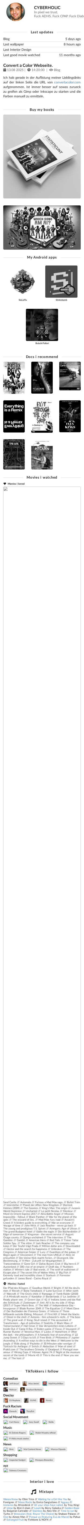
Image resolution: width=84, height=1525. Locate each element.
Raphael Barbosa (34, 1389)
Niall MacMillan (55, 1383)
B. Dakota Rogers (17, 1432)
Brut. (11, 1449)
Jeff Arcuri (14, 1383)
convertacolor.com (67, 82)
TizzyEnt (30, 1411)
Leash (37, 1507)
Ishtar (10, 1507)
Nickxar (13, 1389)
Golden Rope (72, 1507)
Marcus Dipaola (58, 1449)
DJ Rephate (14, 1400)
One (5, 1516)
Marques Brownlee (44, 1460)
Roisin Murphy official (45, 1432)
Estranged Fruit (15, 1519)
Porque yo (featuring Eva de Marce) (49, 1516)
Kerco (48, 1400)
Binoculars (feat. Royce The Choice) (34, 1513)
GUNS (33, 1400)
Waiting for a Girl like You (52, 1499)
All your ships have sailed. (48, 1504)
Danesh (13, 1411)
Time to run (67, 1510)
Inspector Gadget (17, 1460)
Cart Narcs (14, 1422)
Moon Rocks (25, 1502)
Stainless (37, 1510)
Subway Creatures (17, 1470)
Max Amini (33, 1383)
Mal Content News (32, 1449)
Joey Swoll (33, 1422)
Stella (51, 1422)
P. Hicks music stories (19, 1438)
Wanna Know (10, 1499)
